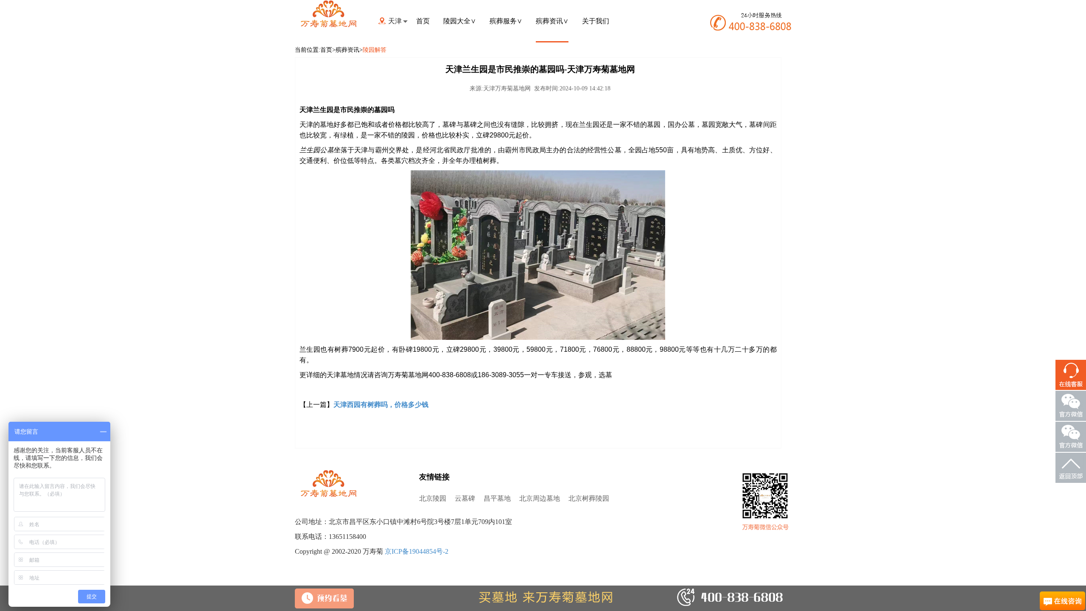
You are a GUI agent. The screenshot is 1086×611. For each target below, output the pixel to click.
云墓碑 (465, 498)
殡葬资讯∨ (552, 21)
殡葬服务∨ (506, 21)
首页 (423, 21)
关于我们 (595, 21)
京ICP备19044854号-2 (416, 551)
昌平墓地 (497, 498)
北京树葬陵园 (588, 498)
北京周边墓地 (539, 498)
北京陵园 (432, 498)
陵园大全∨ (459, 21)
